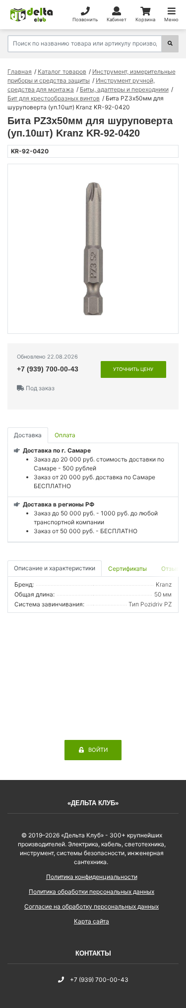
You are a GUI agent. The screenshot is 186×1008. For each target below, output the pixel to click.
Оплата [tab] (65, 435)
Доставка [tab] (28, 435)
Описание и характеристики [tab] (54, 568)
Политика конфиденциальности (91, 876)
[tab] (128, 568)
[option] (93, 249)
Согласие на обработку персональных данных (91, 906)
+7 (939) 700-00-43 (47, 369)
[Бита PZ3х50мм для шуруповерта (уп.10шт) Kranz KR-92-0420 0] (93, 249)
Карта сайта (91, 921)
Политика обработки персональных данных (91, 891)
